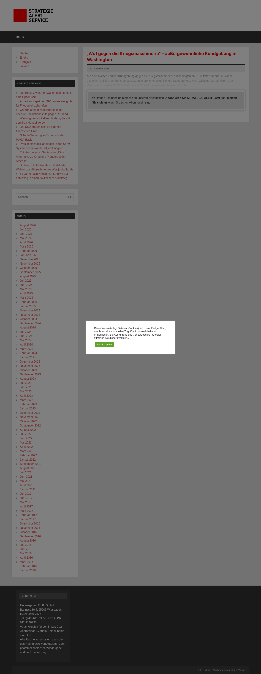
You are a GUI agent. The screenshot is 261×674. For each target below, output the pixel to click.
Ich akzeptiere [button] (104, 344)
